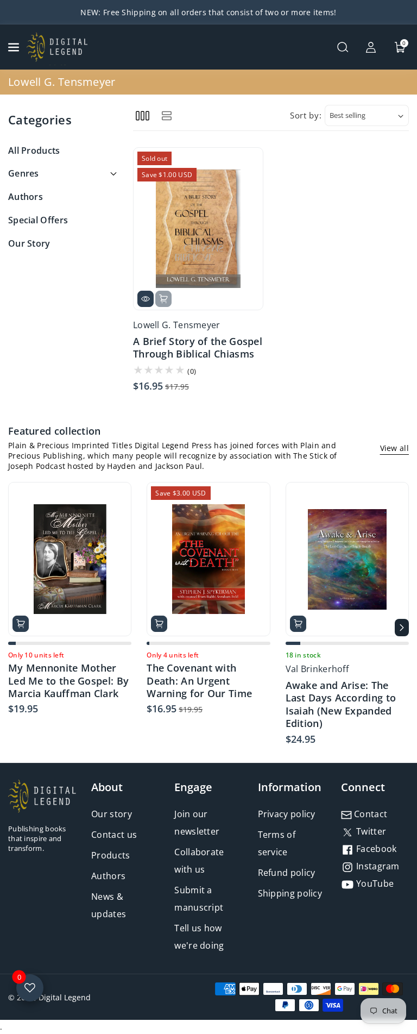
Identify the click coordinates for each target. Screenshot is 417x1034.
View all (394, 448)
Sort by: (306, 115)
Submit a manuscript (198, 898)
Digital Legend (65, 997)
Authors (108, 876)
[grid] (142, 115)
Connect (363, 787)
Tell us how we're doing (199, 936)
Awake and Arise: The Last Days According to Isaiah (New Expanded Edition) (341, 704)
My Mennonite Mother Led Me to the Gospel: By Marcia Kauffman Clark (68, 681)
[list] (166, 115)
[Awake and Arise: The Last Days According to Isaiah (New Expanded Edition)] (347, 559)
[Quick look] (145, 299)
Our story (111, 814)
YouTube (374, 883)
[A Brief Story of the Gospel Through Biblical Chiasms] (198, 229)
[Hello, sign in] (371, 47)
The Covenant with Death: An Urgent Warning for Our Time (199, 681)
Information (289, 787)
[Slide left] (15, 627)
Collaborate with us (199, 860)
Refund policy (286, 873)
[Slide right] (402, 627)
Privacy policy (286, 814)
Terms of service (276, 843)
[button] (14, 47)
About (107, 787)
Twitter (370, 831)
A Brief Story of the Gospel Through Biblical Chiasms (197, 347)
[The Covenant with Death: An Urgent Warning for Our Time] (208, 559)
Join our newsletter (196, 822)
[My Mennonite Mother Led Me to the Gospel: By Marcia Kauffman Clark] (70, 559)
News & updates (108, 905)
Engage (193, 787)
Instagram (377, 866)
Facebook (375, 849)
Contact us (114, 835)
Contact (369, 814)
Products (110, 855)
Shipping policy (290, 893)
